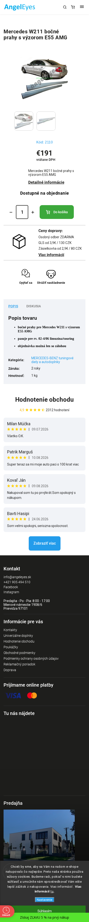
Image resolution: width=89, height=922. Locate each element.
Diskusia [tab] (33, 306)
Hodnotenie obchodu (44, 399)
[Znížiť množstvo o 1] (11, 212)
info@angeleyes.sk (17, 577)
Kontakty (10, 630)
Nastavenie (44, 900)
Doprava (10, 670)
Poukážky (11, 647)
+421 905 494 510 (17, 582)
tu (52, 891)
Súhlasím (44, 911)
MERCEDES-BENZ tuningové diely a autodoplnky (52, 360)
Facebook (11, 587)
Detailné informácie (46, 182)
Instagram (11, 592)
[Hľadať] (64, 7)
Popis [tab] (13, 306)
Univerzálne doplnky (18, 636)
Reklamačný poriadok (19, 664)
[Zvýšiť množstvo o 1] (33, 212)
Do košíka (60, 212)
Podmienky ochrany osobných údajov (31, 658)
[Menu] (82, 7)
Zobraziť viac (44, 543)
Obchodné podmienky (19, 653)
